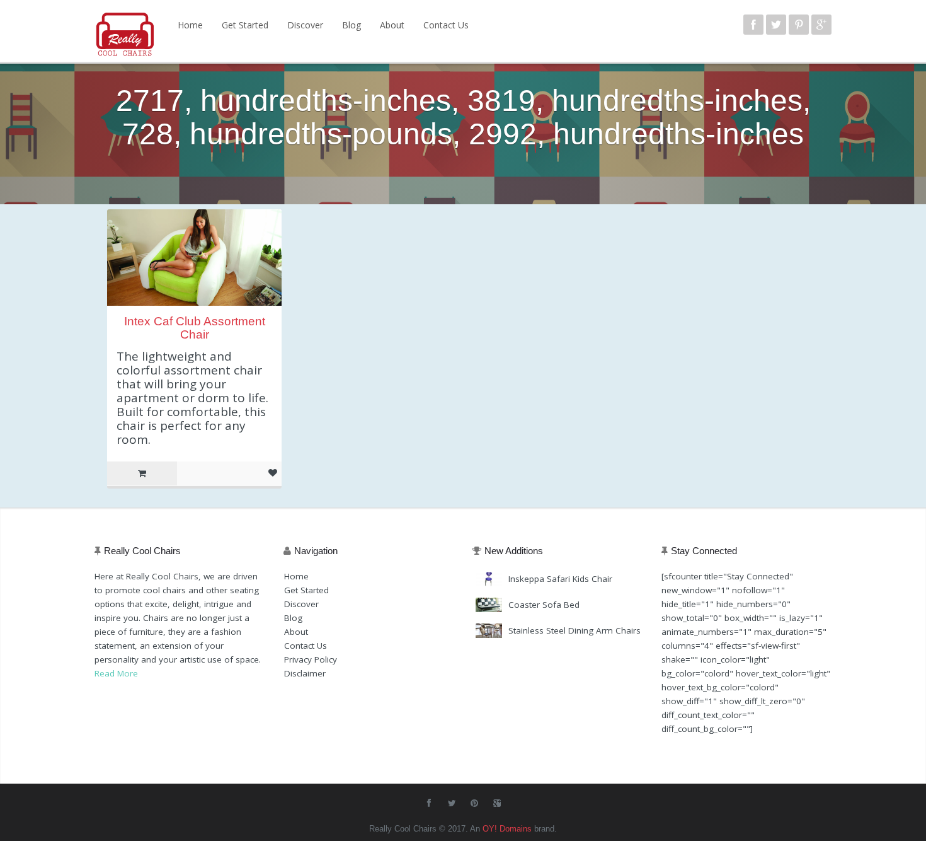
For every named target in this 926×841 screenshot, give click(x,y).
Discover (305, 25)
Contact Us (446, 25)
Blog (351, 25)
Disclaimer (305, 673)
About (392, 25)
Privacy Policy (310, 659)
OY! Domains (507, 828)
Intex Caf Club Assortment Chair (194, 328)
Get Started (245, 25)
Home (190, 25)
